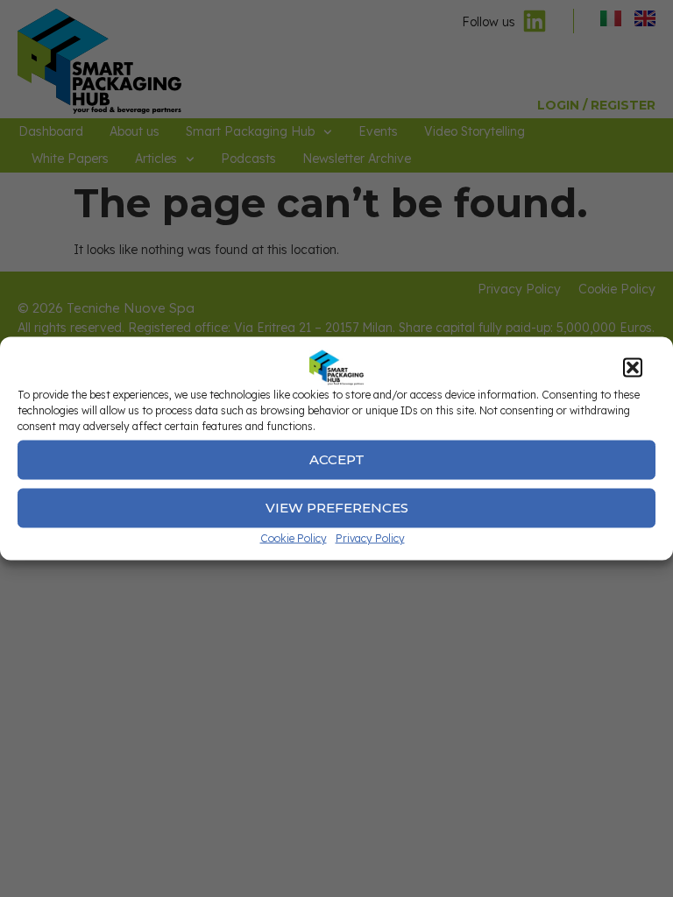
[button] (632, 367)
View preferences (337, 507)
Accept (337, 459)
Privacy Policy (370, 537)
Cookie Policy (293, 537)
